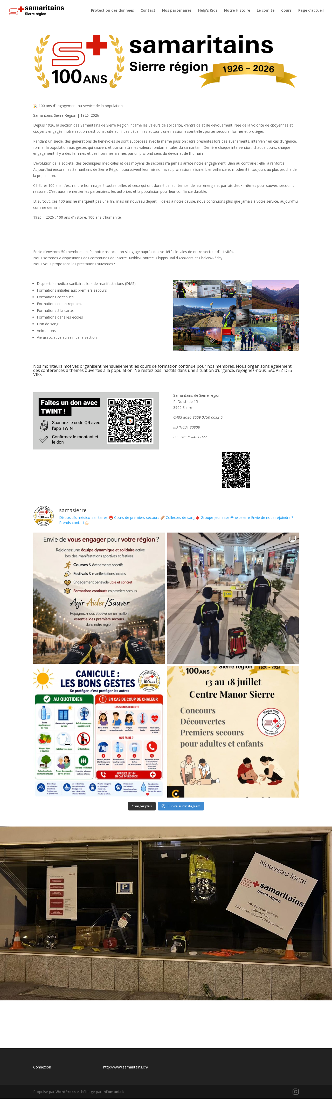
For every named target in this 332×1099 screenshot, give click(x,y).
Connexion (42, 1067)
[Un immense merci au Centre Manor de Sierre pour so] (233, 598)
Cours (286, 11)
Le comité (265, 11)
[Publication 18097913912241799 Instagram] (99, 732)
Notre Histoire (237, 11)
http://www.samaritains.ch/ (125, 1067)
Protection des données (112, 11)
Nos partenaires (176, 11)
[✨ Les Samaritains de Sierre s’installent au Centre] (233, 732)
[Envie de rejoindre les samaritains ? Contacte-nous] (99, 598)
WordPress (66, 1091)
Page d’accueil (311, 11)
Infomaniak (113, 1091)
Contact (148, 11)
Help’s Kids (207, 11)
